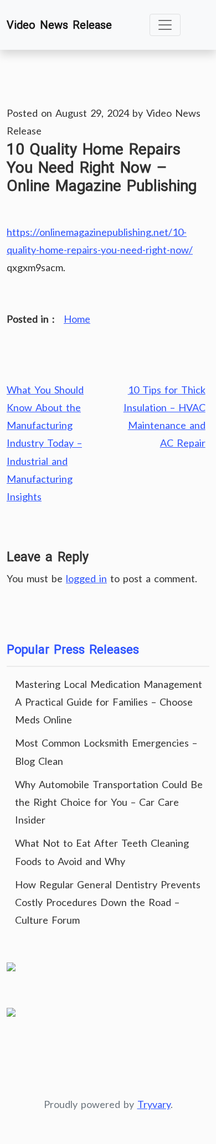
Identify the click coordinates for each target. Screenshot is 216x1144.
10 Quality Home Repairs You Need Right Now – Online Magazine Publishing (102, 167)
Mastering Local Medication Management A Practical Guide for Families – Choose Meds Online (108, 702)
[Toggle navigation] (165, 25)
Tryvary (154, 1104)
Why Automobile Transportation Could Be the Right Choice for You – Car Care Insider (109, 802)
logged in (86, 578)
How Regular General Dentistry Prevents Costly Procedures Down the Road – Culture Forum (107, 902)
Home (77, 319)
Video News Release (59, 25)
